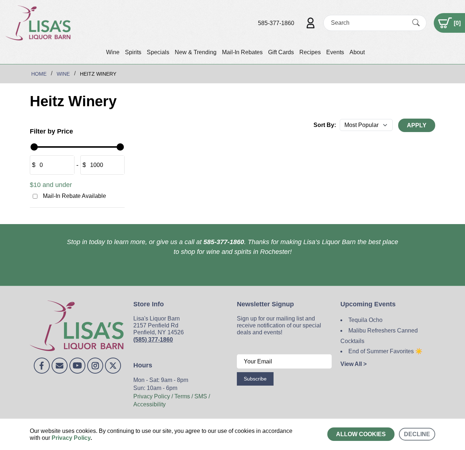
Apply (416, 125)
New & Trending (196, 52)
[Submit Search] (416, 23)
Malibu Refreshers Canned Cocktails (379, 335)
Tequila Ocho (365, 320)
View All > (353, 364)
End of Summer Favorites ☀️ (385, 351)
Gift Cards (281, 52)
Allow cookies (361, 434)
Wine (113, 52)
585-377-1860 (276, 23)
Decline (417, 434)
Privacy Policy (71, 438)
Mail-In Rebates (242, 52)
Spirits (133, 52)
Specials (158, 52)
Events (335, 52)
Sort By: (325, 125)
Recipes (310, 52)
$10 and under (51, 184)
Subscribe (255, 379)
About (357, 52)
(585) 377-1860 (153, 339)
